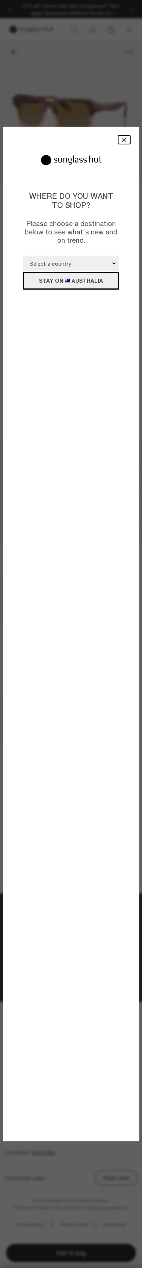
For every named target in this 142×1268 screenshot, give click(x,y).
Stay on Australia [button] (71, 280)
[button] (124, 139)
